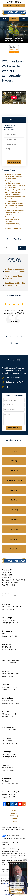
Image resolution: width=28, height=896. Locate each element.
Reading (14, 500)
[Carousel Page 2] (10, 337)
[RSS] (24, 804)
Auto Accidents (10, 188)
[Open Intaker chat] (11, 895)
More (23, 18)
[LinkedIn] (12, 804)
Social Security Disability (13, 176)
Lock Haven (14, 490)
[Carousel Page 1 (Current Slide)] (6, 337)
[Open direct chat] (24, 860)
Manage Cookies (19, 838)
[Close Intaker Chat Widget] (26, 860)
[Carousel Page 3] (14, 337)
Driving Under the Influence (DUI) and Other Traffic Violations (14, 212)
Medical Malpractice (12, 217)
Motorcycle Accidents (12, 181)
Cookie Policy (8, 838)
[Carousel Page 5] (22, 337)
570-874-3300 (13, 582)
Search (22, 248)
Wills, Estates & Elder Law (14, 206)
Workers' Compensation (14, 269)
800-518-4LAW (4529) (17, 580)
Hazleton (14, 451)
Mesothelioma (10, 199)
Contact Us (14, 18)
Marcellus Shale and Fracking (15, 197)
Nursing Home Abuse (12, 183)
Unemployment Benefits (13, 228)
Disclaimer (14, 813)
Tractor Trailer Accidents (14, 203)
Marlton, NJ (14, 549)
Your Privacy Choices (13, 836)
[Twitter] (8, 804)
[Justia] (16, 804)
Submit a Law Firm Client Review (14, 350)
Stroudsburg (14, 470)
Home (5, 18)
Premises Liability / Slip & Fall (15, 185)
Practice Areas (8, 170)
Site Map (14, 818)
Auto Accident (10, 278)
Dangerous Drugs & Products (15, 190)
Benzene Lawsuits (11, 208)
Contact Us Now (14, 162)
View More (14, 343)
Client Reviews (14, 295)
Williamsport (14, 539)
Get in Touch (14, 359)
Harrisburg (14, 510)
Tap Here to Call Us (14, 6)
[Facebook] (4, 804)
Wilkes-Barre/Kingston (14, 480)
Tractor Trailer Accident (15, 272)
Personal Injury (10, 178)
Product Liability (11, 201)
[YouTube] (20, 804)
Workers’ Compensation (13, 174)
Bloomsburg (14, 529)
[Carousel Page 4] (18, 337)
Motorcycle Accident (13, 285)
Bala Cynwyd (14, 519)
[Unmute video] (18, 875)
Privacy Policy (14, 816)
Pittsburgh (14, 461)
